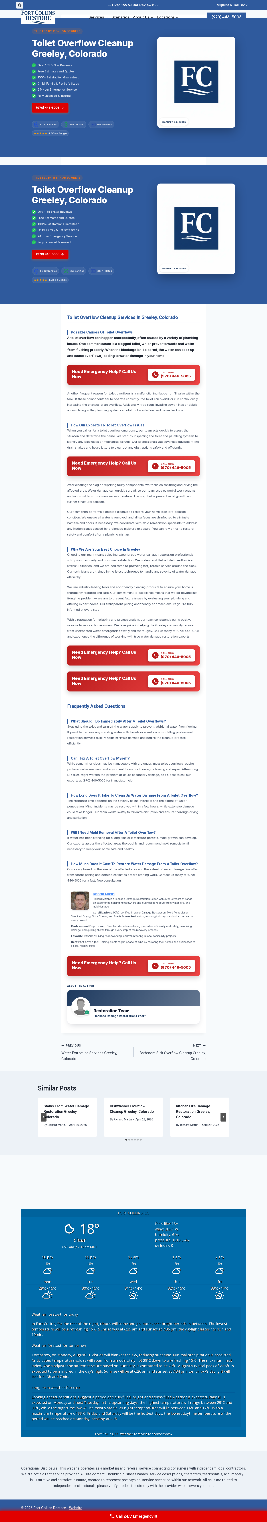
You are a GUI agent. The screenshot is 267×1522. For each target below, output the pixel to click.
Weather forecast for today (55, 1314)
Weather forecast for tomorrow (59, 1345)
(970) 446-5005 (227, 17)
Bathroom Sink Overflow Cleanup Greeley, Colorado (172, 1052)
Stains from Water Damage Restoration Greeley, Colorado (66, 1111)
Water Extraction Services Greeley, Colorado (89, 1052)
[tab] (126, 1140)
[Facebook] (19, 5)
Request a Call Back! (232, 5)
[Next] (223, 1117)
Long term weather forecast (56, 1387)
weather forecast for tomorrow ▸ (133, 1434)
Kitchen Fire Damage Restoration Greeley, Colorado (193, 1111)
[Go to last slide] (43, 1117)
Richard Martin (56, 1125)
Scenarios (120, 17)
